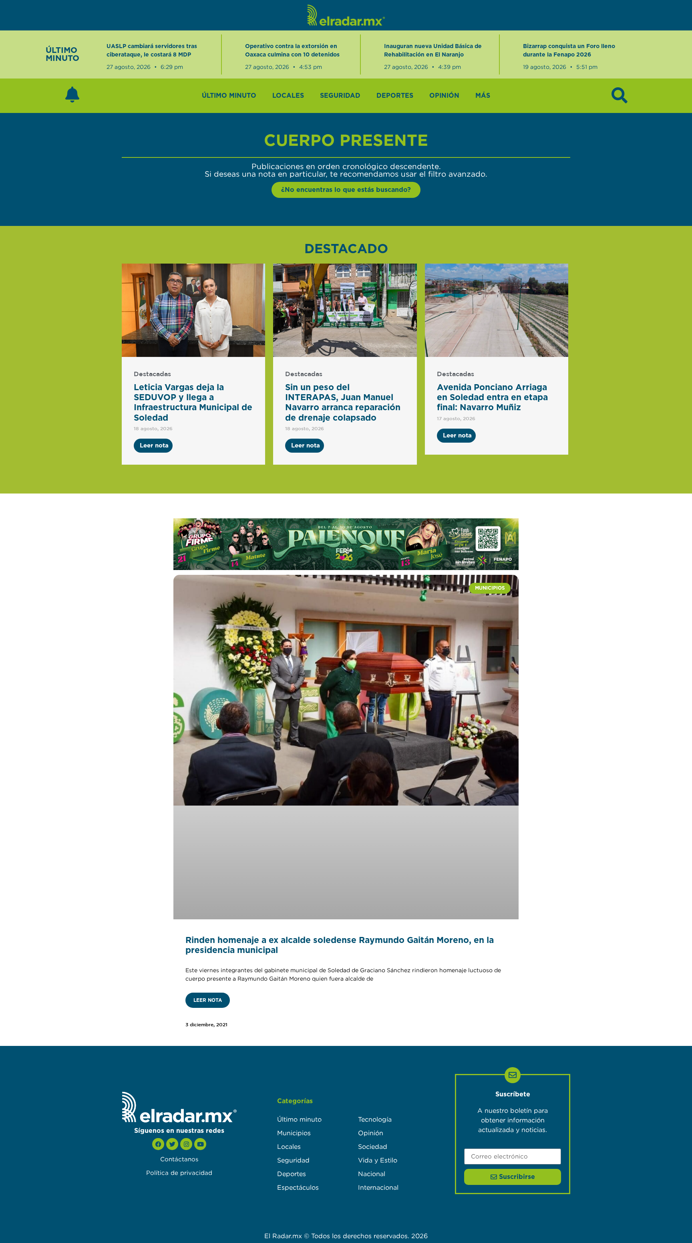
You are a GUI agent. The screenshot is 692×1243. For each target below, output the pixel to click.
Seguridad (340, 96)
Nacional (371, 1173)
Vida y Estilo (377, 1160)
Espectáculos (298, 1187)
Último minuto (229, 96)
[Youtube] (200, 1144)
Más (482, 96)
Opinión (444, 96)
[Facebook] (158, 1144)
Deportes (394, 96)
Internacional (378, 1187)
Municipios (294, 1132)
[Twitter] (172, 1144)
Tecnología (375, 1119)
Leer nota (207, 1000)
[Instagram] (186, 1144)
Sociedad (372, 1146)
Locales (288, 96)
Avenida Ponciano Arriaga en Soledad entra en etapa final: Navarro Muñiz (492, 397)
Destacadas (152, 374)
